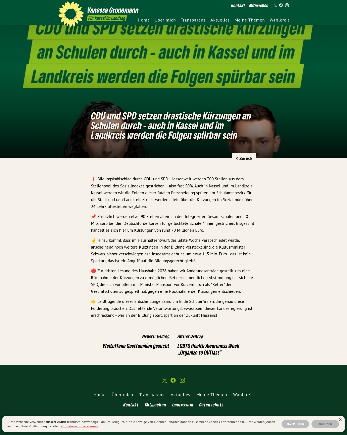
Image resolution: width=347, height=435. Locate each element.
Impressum (182, 404)
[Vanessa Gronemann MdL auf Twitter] (275, 5)
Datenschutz (211, 404)
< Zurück (244, 158)
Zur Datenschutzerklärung (79, 426)
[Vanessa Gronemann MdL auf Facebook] (281, 5)
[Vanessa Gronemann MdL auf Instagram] (287, 5)
